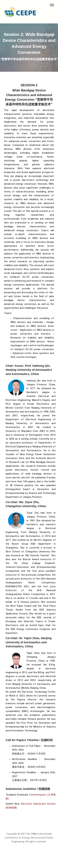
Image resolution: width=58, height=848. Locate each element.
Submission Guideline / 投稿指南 (28, 788)
